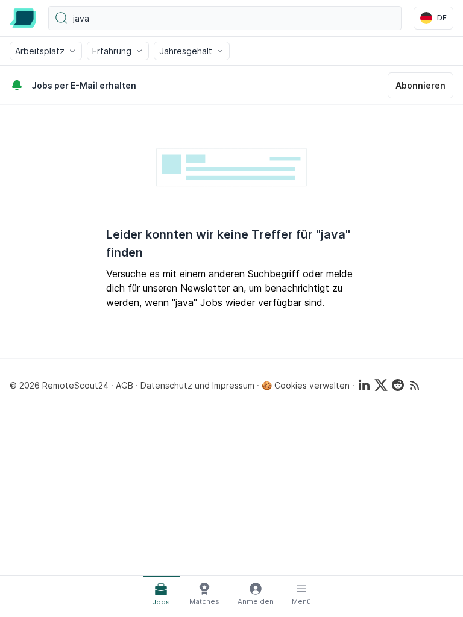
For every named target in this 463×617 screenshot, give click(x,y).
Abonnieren (420, 85)
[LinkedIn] (364, 385)
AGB (124, 385)
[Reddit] (398, 385)
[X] (381, 385)
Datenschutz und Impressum (197, 385)
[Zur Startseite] (23, 18)
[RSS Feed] (415, 385)
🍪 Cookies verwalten (306, 385)
